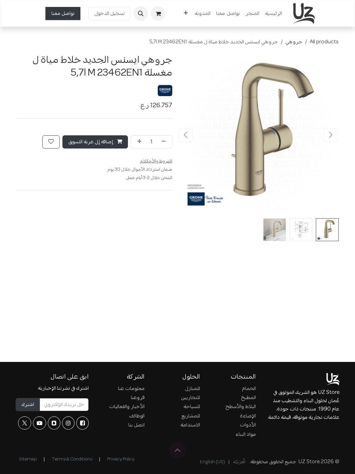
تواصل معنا (63, 13)
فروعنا (138, 397)
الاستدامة (190, 425)
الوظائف (137, 416)
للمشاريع (190, 416)
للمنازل (192, 388)
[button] (140, 13)
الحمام (249, 388)
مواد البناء (245, 434)
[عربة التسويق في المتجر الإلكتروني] (158, 13)
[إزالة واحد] (165, 142)
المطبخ (248, 397)
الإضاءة (248, 416)
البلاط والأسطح (240, 406)
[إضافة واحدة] (138, 142)
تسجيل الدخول (109, 13)
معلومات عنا (131, 388)
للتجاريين (190, 397)
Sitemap (28, 459)
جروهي (293, 41)
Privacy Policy (121, 459)
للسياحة (191, 406)
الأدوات (248, 425)
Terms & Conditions (72, 459)
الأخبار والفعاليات (127, 406)
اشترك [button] (27, 404)
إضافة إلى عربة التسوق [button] (91, 141)
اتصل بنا (136, 425)
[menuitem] (273, 13)
